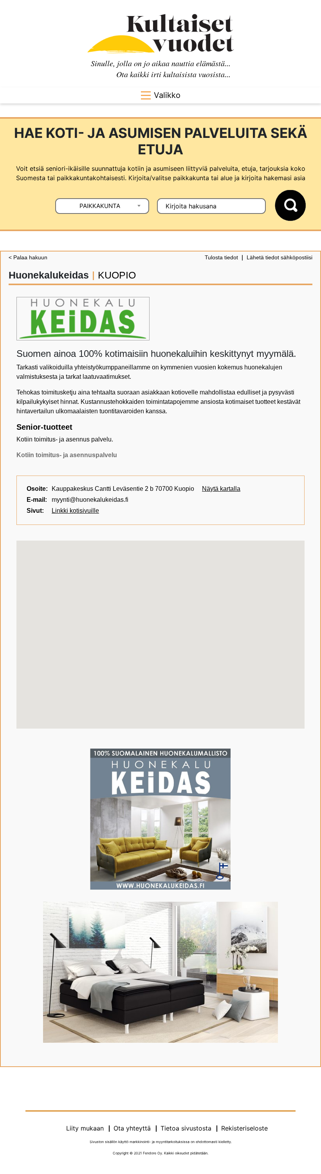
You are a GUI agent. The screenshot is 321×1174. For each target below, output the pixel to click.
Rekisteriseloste (244, 1128)
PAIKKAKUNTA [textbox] (99, 206)
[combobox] (102, 206)
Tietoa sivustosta (185, 1128)
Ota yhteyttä (132, 1128)
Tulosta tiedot (221, 257)
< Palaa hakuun (28, 257)
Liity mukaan (85, 1128)
